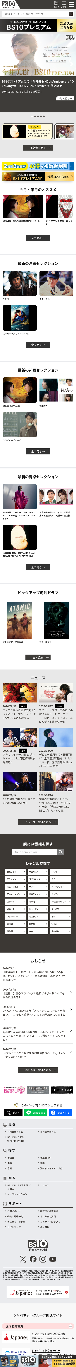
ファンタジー (12, 916)
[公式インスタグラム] (42, 1259)
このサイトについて (50, 1221)
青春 (31, 931)
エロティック (34, 894)
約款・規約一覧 (15, 1216)
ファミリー (56, 909)
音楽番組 (55, 931)
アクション (11, 879)
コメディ (55, 894)
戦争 (53, 916)
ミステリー (33, 916)
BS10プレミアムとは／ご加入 (18, 1187)
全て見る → (38, 238)
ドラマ (54, 871)
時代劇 (10, 924)
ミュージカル (12, 886)
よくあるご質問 (48, 1216)
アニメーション (13, 894)
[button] (4, 64)
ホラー (32, 886)
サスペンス (33, 871)
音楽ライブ (11, 871)
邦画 (42, 1162)
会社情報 (44, 1227)
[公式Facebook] (33, 1259)
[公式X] (23, 1259)
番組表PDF (45, 1157)
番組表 (10, 1157)
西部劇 (10, 931)
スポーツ (10, 901)
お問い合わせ (14, 1211)
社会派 (54, 924)
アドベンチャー (57, 886)
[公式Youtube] (52, 1259)
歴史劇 (32, 924)
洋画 (9, 1162)
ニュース (44, 1185)
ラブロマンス (34, 879)
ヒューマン (33, 909)
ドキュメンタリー (58, 901)
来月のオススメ (48, 1131)
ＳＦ (53, 879)
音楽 (9, 1168)
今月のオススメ (15, 1131)
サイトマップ (14, 1227)
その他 (32, 901)
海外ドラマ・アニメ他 (51, 1168)
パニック (10, 909)
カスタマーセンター (17, 1221)
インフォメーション (17, 1194)
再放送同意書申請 (49, 1211)
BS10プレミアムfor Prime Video (16, 1139)
